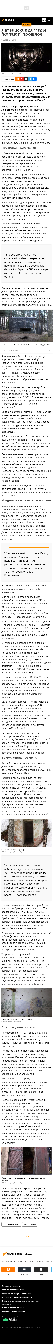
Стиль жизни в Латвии (11, 1224)
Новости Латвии (29, 1224)
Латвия (29, 1262)
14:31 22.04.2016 (8, 40)
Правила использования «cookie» (16, 1297)
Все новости (8, 1262)
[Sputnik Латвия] (8, 21)
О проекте (6, 1286)
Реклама (5, 1307)
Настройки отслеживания (13, 1311)
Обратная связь (17, 1307)
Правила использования (12, 1289)
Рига (20, 1262)
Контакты (16, 1286)
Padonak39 (16, 74)
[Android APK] (10, 1319)
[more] (50, 350)
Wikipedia (7, 74)
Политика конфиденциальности (16, 1293)
